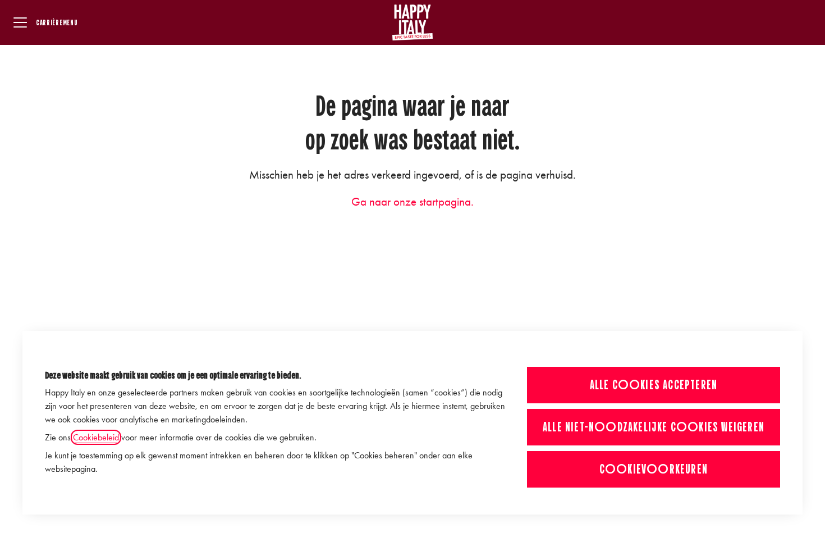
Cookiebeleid (96, 437)
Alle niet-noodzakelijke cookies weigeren (653, 427)
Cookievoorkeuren (653, 469)
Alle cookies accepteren (654, 384)
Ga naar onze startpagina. (412, 201)
